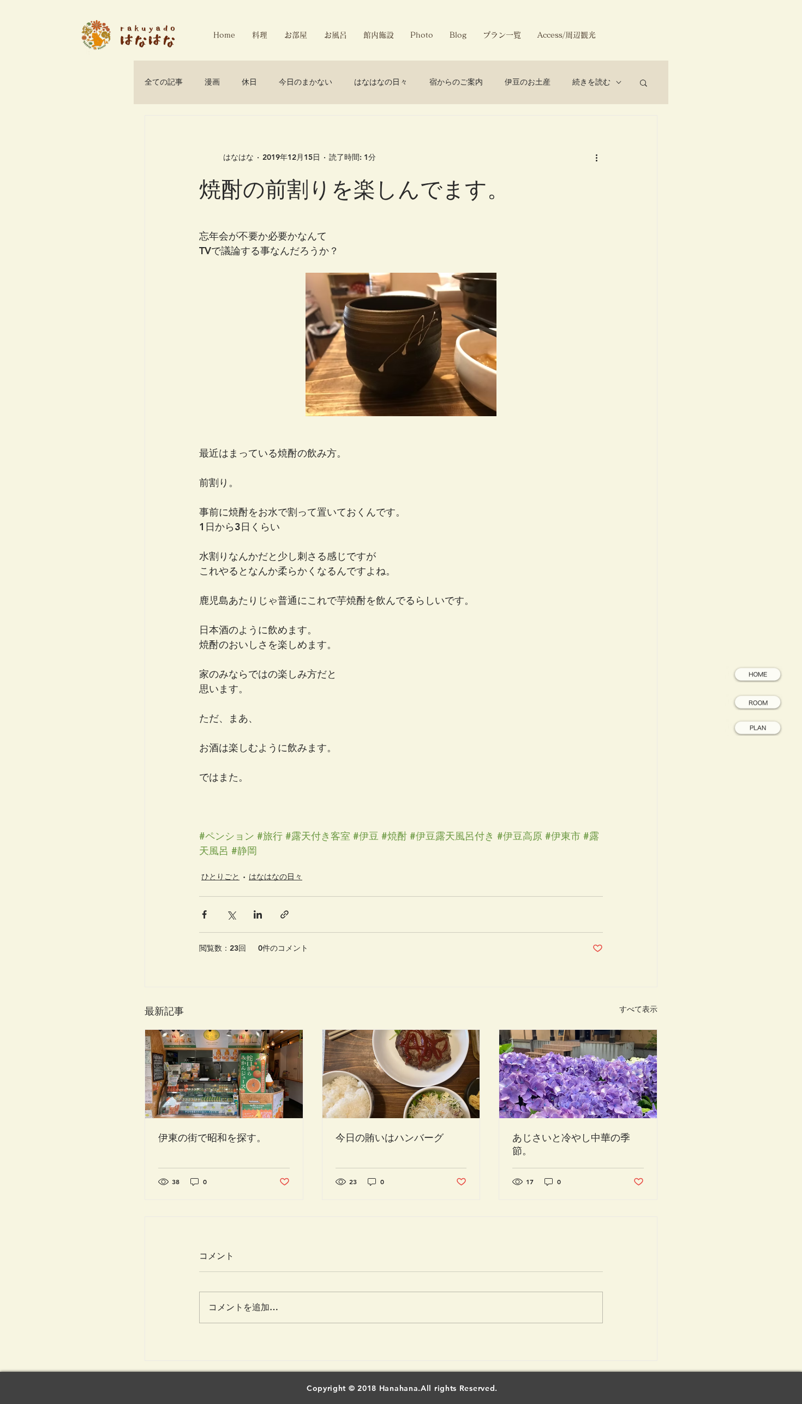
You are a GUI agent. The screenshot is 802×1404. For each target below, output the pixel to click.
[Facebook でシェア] (204, 914)
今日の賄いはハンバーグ (390, 1137)
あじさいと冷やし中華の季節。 (571, 1144)
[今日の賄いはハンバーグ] (401, 1074)
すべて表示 (638, 1009)
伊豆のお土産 (527, 82)
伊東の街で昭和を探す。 (212, 1137)
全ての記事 (164, 82)
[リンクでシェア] (284, 914)
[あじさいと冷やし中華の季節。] (578, 1074)
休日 (249, 82)
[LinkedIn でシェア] (258, 914)
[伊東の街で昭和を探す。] (224, 1074)
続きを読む (591, 82)
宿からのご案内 (456, 82)
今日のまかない (305, 82)
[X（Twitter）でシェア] (231, 914)
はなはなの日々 (381, 82)
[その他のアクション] (596, 157)
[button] (643, 82)
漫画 (212, 82)
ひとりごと (220, 876)
